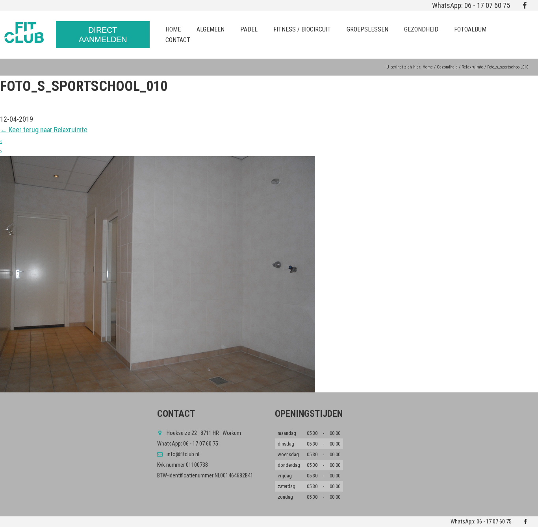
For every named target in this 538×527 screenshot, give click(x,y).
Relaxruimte (472, 67)
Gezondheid (421, 29)
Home (173, 29)
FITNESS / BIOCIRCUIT (302, 29)
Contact (177, 40)
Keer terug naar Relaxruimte (43, 130)
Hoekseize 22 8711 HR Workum (204, 433)
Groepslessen (367, 29)
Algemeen (210, 29)
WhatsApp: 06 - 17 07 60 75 (471, 5)
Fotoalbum (470, 29)
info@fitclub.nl (183, 454)
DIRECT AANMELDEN (103, 35)
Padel (249, 29)
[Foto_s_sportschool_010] (269, 274)
